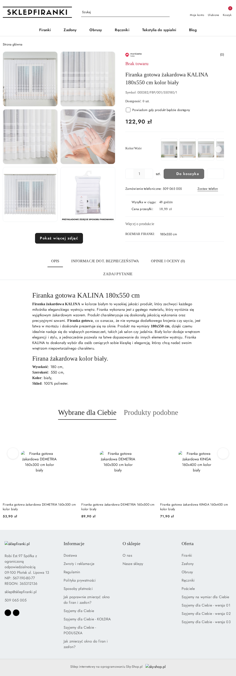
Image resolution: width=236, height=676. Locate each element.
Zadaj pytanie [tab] (118, 274)
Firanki (187, 555)
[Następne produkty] (223, 453)
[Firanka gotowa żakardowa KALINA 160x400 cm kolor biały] (188, 149)
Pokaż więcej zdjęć (59, 238)
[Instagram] (16, 613)
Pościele (188, 588)
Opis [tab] (55, 261)
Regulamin (72, 572)
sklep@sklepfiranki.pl (21, 592)
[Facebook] (8, 613)
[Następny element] (218, 149)
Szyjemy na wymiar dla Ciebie (205, 597)
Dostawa (70, 555)
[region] (192, 149)
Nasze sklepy (133, 563)
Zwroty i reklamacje (79, 563)
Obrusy (187, 572)
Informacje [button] (74, 543)
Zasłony (188, 563)
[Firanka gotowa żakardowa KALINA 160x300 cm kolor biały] (169, 149)
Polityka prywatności (80, 580)
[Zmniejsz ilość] (129, 174)
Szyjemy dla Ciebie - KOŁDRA (87, 619)
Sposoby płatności (78, 588)
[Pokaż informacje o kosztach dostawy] (175, 209)
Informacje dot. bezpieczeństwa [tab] (105, 261)
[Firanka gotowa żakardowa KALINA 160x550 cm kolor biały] (206, 149)
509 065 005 (16, 600)
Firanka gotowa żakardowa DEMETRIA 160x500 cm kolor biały (48, 506)
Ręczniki (188, 580)
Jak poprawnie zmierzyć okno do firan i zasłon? (87, 599)
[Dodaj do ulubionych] (215, 174)
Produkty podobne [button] (151, 412)
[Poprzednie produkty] (13, 453)
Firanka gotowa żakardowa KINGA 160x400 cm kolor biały (124, 506)
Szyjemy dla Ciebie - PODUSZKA (80, 630)
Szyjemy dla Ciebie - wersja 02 (206, 613)
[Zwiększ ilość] (149, 174)
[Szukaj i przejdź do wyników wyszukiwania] (167, 12)
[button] (30, 78)
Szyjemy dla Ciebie (79, 610)
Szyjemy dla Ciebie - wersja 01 (206, 605)
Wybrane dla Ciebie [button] (87, 412)
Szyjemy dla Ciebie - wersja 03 (206, 622)
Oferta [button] (188, 543)
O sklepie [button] (131, 543)
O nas (127, 555)
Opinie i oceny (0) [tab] (168, 261)
